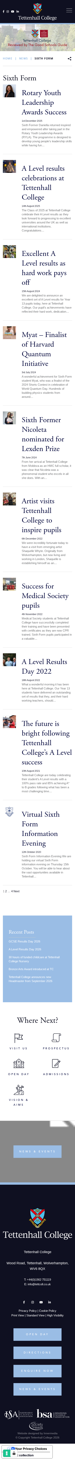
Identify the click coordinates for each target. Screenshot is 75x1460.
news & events (37, 1151)
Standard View (35, 1315)
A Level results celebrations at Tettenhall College (43, 183)
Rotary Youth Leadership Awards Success (44, 102)
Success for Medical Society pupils (45, 595)
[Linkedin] (18, 11)
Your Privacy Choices (31, 1449)
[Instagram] (8, 11)
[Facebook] (3, 11)
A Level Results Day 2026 (25, 949)
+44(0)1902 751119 (39, 1279)
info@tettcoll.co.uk (39, 1284)
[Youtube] (12, 11)
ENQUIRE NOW (37, 1371)
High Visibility (55, 1315)
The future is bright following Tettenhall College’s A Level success (47, 743)
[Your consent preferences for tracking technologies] (14, 1453)
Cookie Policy (47, 1310)
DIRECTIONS (38, 1352)
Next (16, 891)
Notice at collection (19, 1455)
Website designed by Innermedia (38, 1433)
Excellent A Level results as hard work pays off (44, 268)
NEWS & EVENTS (37, 1389)
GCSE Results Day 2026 (24, 941)
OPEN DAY (37, 1334)
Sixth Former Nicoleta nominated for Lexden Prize (43, 434)
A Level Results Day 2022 (44, 666)
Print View (17, 1315)
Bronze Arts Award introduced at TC (31, 969)
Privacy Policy (28, 1310)
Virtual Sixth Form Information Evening (41, 829)
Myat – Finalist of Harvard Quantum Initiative (44, 349)
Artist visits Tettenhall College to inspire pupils (41, 515)
